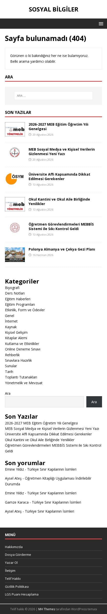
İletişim (10, 570)
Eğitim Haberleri (17, 299)
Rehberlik (12, 354)
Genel (9, 315)
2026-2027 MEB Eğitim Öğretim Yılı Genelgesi (58, 126)
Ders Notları (15, 293)
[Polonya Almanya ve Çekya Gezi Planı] (15, 259)
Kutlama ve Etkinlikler (22, 343)
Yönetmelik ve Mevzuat (24, 382)
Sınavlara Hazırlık (18, 360)
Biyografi (12, 287)
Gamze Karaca (17, 502)
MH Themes (46, 609)
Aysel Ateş (13, 478)
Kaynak (11, 326)
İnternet (11, 321)
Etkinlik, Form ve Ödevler (25, 309)
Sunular (11, 365)
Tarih (9, 371)
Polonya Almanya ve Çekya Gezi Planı (62, 249)
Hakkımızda (14, 547)
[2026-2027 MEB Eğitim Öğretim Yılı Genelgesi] (15, 133)
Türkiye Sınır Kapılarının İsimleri (51, 469)
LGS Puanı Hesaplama (22, 594)
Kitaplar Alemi (16, 337)
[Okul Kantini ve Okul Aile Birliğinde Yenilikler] (15, 208)
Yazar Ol (11, 562)
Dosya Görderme (18, 554)
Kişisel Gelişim (16, 332)
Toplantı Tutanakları (21, 377)
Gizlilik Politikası (17, 586)
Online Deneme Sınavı (22, 349)
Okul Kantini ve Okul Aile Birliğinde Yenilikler (59, 201)
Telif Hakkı (13, 578)
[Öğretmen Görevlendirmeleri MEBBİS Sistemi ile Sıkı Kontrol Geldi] (15, 230)
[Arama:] (53, 95)
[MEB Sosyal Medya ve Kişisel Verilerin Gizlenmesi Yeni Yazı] (15, 154)
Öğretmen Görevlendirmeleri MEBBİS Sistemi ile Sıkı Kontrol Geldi (61, 226)
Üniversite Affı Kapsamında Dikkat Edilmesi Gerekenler (59, 176)
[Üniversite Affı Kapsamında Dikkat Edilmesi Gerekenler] (15, 181)
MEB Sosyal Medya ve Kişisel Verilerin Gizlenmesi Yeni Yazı (62, 151)
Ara (7, 393)
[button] (100, 23)
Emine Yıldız (14, 469)
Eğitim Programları (20, 304)
